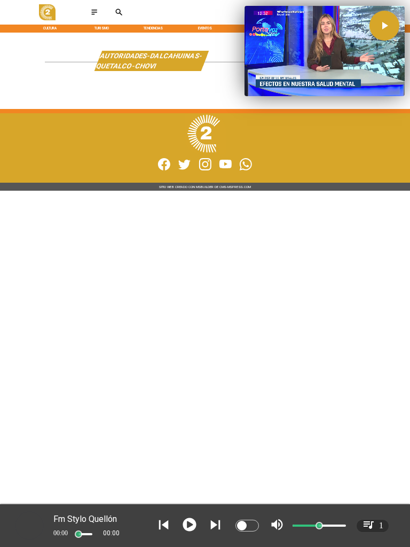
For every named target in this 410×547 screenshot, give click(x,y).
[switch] (247, 526)
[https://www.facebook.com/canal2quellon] (164, 169)
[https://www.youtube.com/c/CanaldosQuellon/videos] (225, 169)
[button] (384, 26)
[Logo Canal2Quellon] (47, 19)
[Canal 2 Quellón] (94, 15)
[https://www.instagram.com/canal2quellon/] (205, 169)
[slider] (78, 534)
